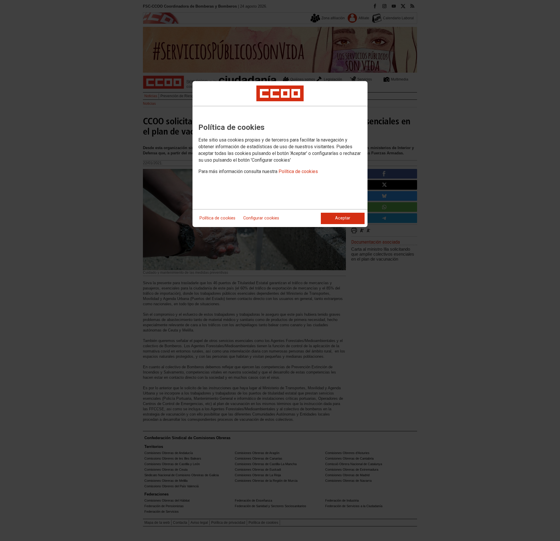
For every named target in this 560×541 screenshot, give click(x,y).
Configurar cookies (261, 218)
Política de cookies (298, 171)
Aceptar (342, 218)
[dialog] (280, 154)
